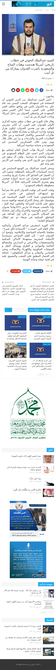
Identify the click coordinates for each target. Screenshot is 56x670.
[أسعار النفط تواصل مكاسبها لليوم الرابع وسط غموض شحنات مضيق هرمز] (48, 652)
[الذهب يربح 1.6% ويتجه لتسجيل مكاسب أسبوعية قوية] (48, 629)
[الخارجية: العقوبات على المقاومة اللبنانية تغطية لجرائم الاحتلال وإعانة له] (15, 322)
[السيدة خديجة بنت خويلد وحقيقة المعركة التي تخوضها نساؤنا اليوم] (48, 470)
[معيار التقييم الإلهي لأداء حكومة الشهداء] (48, 459)
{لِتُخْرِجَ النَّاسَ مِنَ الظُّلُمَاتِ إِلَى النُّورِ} (27, 490)
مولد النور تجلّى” (35, 479)
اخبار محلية (46, 317)
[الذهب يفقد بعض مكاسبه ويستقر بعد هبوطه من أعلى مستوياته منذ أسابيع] (48, 640)
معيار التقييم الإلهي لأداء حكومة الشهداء (26, 456)
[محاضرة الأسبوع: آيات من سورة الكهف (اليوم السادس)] (48, 605)
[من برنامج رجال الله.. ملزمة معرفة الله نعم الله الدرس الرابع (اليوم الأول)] (48, 593)
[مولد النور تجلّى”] (48, 481)
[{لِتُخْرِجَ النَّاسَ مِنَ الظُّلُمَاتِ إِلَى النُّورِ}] (48, 493)
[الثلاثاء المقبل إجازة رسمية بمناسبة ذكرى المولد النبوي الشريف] (40, 322)
